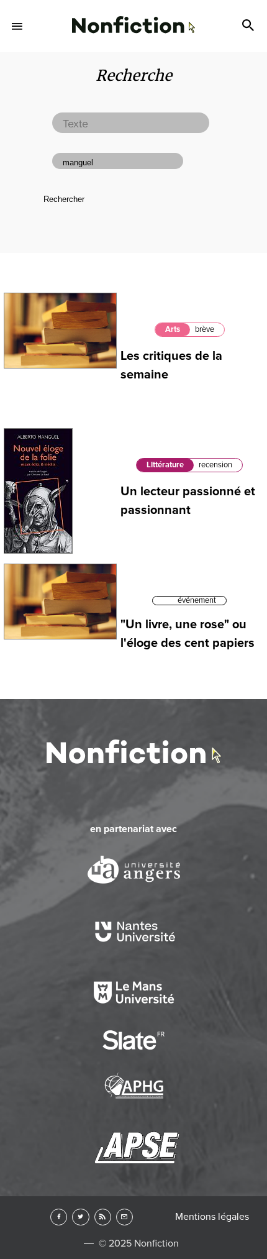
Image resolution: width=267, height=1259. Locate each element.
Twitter (80, 1217)
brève (204, 329)
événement (197, 600)
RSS (102, 1217)
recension (215, 465)
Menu (17, 26)
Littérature (165, 465)
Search (249, 26)
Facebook (58, 1217)
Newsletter (124, 1217)
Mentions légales (212, 1217)
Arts (172, 329)
